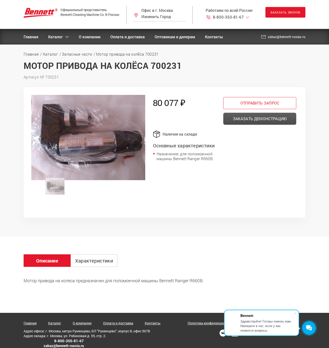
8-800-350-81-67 (228, 17)
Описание (47, 260)
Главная (31, 36)
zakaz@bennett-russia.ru (286, 37)
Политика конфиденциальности (213, 323)
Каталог (55, 36)
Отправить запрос (259, 102)
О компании (89, 36)
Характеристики (94, 260)
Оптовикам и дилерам (175, 36)
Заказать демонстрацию (260, 118)
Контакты (214, 36)
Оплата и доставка (127, 36)
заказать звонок (285, 12)
